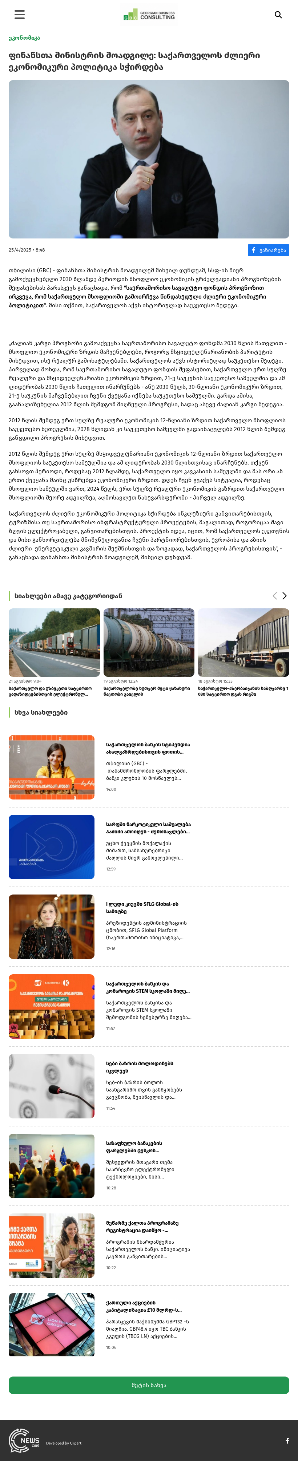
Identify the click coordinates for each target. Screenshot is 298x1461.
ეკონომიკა (24, 37)
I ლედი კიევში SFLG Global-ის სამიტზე (142, 908)
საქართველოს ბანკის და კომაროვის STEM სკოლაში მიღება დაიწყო (149, 988)
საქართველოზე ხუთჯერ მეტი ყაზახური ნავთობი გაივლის (147, 691)
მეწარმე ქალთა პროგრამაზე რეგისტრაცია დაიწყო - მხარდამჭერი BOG (142, 1227)
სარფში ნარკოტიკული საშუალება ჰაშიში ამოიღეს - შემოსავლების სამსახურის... (148, 828)
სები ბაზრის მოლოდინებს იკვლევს (139, 1067)
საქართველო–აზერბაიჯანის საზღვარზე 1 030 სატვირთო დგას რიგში (243, 691)
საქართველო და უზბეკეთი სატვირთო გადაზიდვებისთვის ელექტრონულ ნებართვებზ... (50, 691)
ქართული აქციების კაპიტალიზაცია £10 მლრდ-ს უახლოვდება (142, 1307)
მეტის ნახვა (149, 1385)
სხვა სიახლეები (41, 712)
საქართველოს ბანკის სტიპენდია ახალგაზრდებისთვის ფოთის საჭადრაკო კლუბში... (148, 749)
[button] (284, 596)
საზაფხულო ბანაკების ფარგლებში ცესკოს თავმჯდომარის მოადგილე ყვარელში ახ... (140, 1147)
